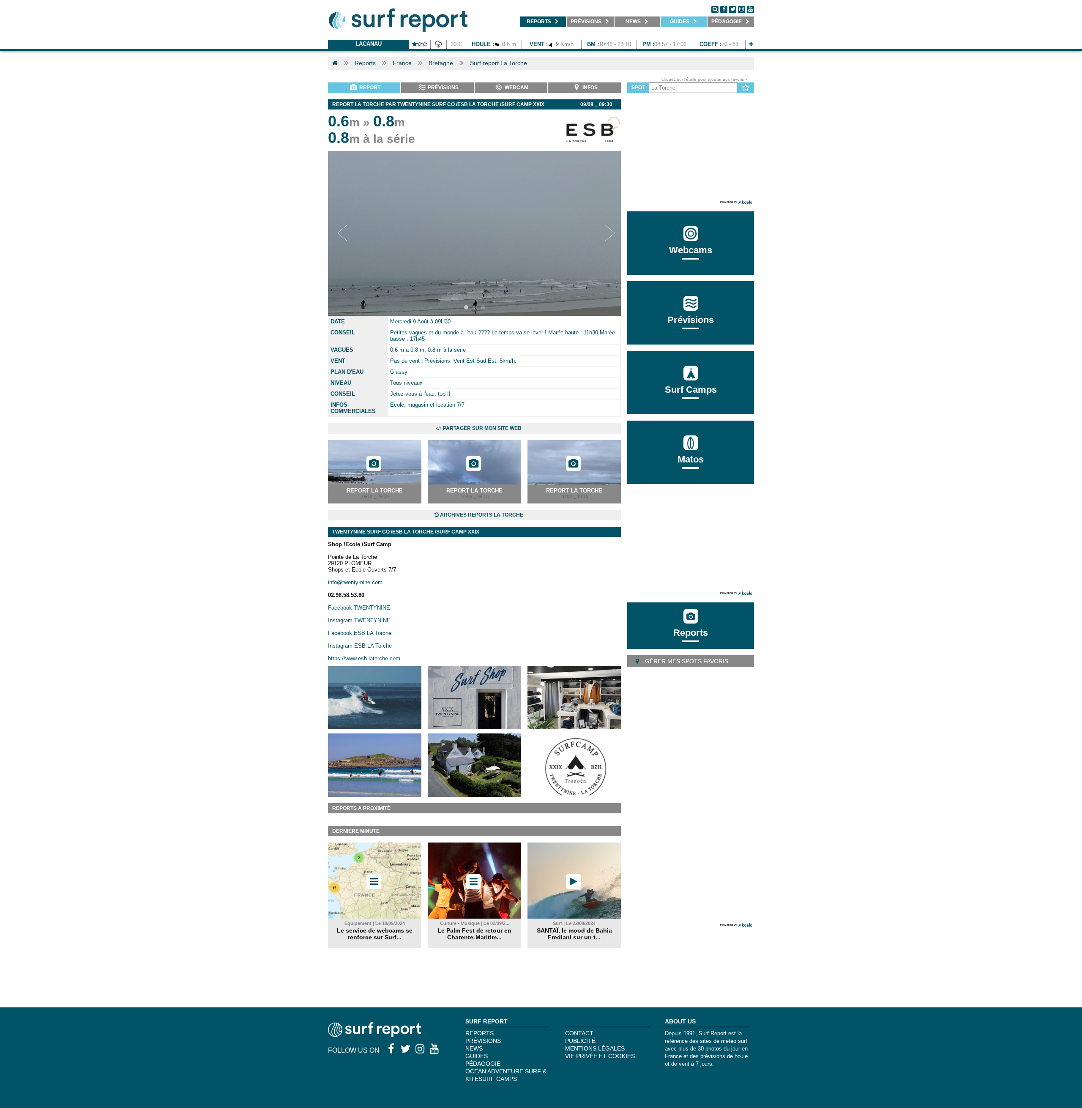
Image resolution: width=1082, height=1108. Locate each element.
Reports (365, 63)
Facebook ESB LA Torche (359, 633)
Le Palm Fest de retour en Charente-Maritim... (474, 934)
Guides (476, 1056)
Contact (579, 1033)
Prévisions (483, 1040)
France (402, 63)
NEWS (474, 1048)
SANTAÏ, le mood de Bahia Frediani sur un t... (574, 934)
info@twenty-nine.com (355, 582)
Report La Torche (375, 490)
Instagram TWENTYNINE (359, 620)
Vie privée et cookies (600, 1056)
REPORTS (479, 1033)
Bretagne (441, 63)
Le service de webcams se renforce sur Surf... (375, 934)
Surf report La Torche (498, 63)
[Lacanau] (751, 44)
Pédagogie (482, 1063)
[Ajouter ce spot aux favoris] (745, 88)
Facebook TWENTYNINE (359, 608)
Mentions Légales (595, 1048)
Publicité (580, 1040)
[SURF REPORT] (374, 1034)
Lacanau (368, 44)
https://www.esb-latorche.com (364, 658)
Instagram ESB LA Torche (360, 646)
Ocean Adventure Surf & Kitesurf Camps (505, 1075)
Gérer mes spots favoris (685, 661)
